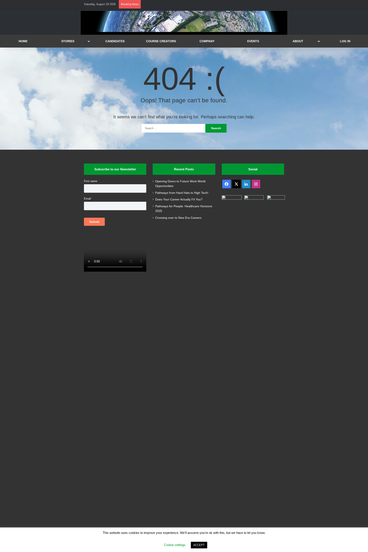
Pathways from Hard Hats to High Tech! (181, 192)
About (298, 41)
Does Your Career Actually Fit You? (179, 199)
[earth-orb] (184, 31)
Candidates (115, 41)
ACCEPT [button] (199, 545)
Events (253, 41)
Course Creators (161, 41)
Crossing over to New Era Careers (178, 217)
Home (23, 41)
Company (207, 41)
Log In (345, 41)
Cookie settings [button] (174, 545)
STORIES (67, 41)
